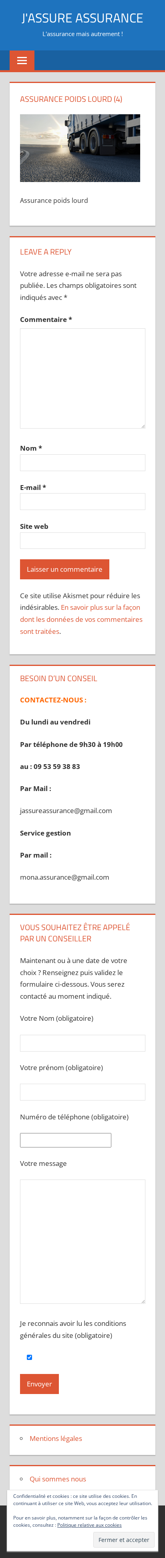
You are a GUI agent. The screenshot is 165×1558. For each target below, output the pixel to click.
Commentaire (46, 319)
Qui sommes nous (58, 1478)
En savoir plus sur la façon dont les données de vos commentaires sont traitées (81, 619)
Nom (31, 448)
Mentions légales (56, 1438)
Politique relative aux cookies (89, 1525)
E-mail (33, 487)
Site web (34, 526)
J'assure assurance (82, 17)
